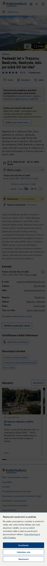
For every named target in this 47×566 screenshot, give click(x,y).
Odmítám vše (23, 552)
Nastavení (23, 559)
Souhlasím (23, 545)
